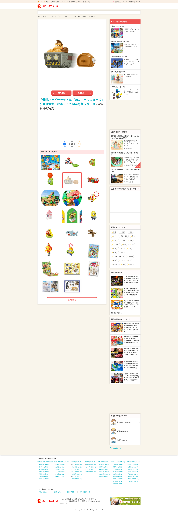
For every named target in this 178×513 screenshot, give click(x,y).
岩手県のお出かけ (44, 471)
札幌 (124, 244)
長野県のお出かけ (60, 464)
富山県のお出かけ (60, 474)
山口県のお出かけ (118, 469)
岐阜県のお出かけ (91, 467)
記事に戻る (72, 300)
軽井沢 (115, 264)
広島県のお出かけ (118, 464)
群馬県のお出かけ (77, 474)
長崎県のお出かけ (133, 469)
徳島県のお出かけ (118, 483)
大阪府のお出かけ (104, 464)
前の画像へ (62, 93)
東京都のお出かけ (77, 464)
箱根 (114, 260)
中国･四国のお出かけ (118, 462)
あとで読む (118, 2)
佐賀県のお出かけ (133, 467)
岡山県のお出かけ (118, 467)
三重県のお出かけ (91, 469)
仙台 (114, 240)
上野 (129, 248)
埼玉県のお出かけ (77, 471)
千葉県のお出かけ (77, 469)
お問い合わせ (42, 492)
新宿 (133, 236)
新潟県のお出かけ (60, 469)
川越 (122, 260)
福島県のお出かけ (44, 479)
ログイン (138, 2)
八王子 (131, 256)
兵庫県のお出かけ (104, 469)
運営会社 (57, 492)
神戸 (114, 236)
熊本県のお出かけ (133, 471)
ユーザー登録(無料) (128, 2)
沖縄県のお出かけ (133, 481)
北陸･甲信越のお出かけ (61, 462)
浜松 (129, 260)
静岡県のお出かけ (91, 471)
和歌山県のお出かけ (104, 474)
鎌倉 (122, 252)
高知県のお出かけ (118, 479)
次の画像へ (82, 93)
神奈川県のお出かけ (77, 467)
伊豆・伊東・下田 (118, 256)
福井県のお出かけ (60, 476)
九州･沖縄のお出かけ (133, 462)
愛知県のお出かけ (91, 464)
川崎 (130, 240)
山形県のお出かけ (44, 476)
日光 (132, 244)
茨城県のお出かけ (77, 479)
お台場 (123, 240)
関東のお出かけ (76, 462)
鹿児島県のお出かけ (133, 479)
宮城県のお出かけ (44, 467)
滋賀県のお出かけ (104, 476)
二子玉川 (115, 244)
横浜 (114, 232)
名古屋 (123, 232)
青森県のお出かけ (44, 469)
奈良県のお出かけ (104, 471)
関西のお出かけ (103, 462)
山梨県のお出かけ (60, 467)
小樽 (123, 264)
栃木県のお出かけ (77, 476)
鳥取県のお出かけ (118, 471)
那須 (130, 232)
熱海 (114, 252)
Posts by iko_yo (115, 448)
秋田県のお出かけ (44, 474)
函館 (130, 264)
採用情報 (70, 492)
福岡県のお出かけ (133, 464)
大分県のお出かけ (133, 474)
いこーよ (42, 2)
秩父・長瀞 (124, 236)
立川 (114, 248)
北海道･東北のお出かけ (45, 462)
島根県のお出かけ (118, 474)
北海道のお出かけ (44, 464)
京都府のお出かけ (104, 467)
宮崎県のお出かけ (133, 476)
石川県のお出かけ (60, 471)
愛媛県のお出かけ (118, 476)
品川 (122, 248)
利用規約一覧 (85, 492)
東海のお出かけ (90, 462)
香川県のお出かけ (118, 481)
